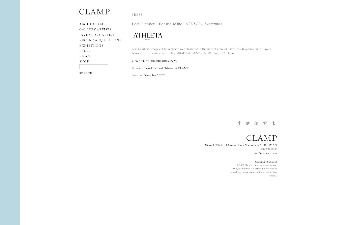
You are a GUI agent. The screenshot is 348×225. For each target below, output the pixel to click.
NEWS (84, 56)
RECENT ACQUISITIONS (100, 40)
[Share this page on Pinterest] (265, 122)
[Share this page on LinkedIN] (257, 122)
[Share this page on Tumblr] (274, 122)
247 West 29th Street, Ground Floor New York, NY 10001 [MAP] (240, 144)
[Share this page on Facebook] (239, 122)
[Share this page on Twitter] (248, 122)
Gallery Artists (95, 29)
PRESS (84, 50)
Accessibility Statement (266, 161)
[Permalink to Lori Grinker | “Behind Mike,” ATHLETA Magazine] (149, 44)
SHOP (84, 61)
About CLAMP (92, 24)
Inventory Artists (98, 34)
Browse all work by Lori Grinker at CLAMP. (160, 68)
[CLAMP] (94, 13)
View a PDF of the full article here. (154, 60)
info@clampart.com (265, 152)
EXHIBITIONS (91, 45)
